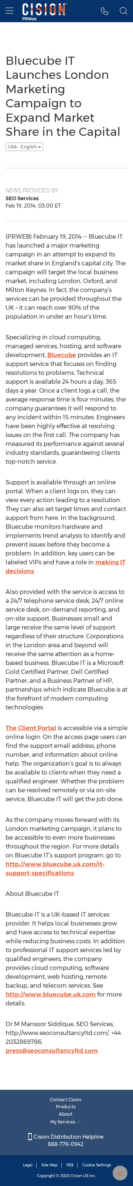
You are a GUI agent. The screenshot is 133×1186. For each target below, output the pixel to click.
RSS (70, 1165)
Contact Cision (65, 1099)
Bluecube (61, 355)
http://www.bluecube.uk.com (51, 994)
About (65, 1114)
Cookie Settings (96, 1165)
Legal (28, 1165)
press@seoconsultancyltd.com (52, 1050)
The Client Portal (31, 728)
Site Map (49, 1165)
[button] (104, 11)
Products (66, 1106)
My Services (63, 1122)
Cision (76, 1175)
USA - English (23, 146)
